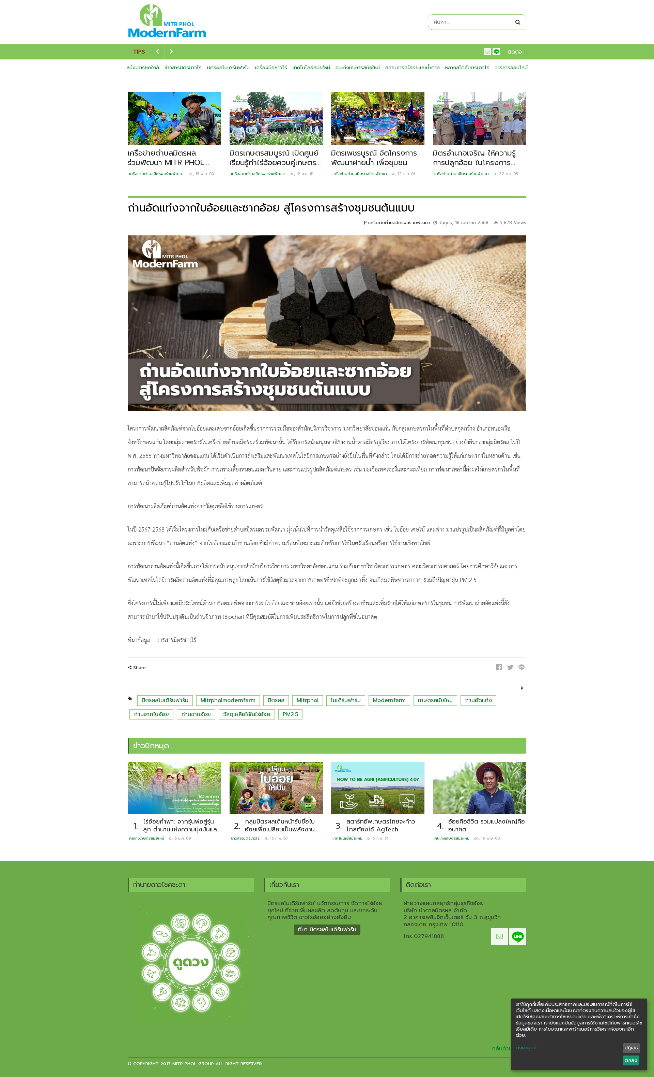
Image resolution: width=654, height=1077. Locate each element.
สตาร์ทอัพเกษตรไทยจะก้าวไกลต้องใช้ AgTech (380, 825)
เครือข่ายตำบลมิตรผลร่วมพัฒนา (156, 174)
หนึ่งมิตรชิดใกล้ (143, 67)
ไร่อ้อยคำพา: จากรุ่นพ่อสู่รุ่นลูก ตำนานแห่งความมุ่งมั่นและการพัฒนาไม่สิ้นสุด (181, 829)
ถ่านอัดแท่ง (478, 700)
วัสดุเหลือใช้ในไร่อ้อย (246, 714)
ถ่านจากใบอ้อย (151, 714)
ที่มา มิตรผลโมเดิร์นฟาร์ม (327, 930)
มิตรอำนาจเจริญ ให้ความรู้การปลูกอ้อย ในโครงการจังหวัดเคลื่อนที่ (474, 162)
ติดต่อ (515, 52)
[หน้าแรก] (167, 22)
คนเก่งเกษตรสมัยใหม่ (358, 67)
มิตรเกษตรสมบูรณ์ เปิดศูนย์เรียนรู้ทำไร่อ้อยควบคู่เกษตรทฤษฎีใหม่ (274, 162)
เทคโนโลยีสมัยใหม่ (311, 67)
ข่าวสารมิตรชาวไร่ (183, 67)
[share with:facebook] (499, 667)
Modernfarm (389, 700)
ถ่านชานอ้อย (196, 714)
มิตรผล (276, 700)
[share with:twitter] (510, 667)
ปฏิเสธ (631, 1047)
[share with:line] (521, 667)
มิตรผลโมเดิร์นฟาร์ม (228, 67)
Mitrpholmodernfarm (228, 700)
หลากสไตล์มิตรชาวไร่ (467, 67)
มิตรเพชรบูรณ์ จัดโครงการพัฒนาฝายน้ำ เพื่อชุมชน (374, 158)
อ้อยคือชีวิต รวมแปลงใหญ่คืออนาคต (486, 825)
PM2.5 (290, 714)
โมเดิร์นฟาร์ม (346, 700)
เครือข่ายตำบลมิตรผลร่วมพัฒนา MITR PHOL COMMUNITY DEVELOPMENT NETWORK (174, 167)
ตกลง (631, 1060)
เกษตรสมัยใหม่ (435, 700)
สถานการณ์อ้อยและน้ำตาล (412, 67)
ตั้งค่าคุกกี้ (526, 1048)
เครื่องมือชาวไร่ (271, 67)
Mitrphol (307, 700)
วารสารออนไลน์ (511, 67)
